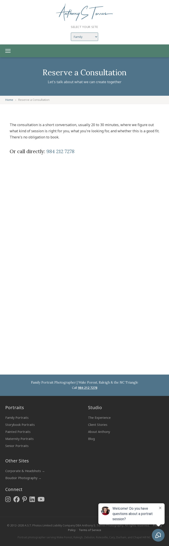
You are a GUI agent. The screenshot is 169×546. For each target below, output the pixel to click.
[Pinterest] (24, 499)
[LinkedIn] (32, 499)
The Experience (99, 417)
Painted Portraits (18, 432)
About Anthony (99, 432)
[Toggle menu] (8, 50)
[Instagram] (8, 499)
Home (9, 100)
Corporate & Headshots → (25, 471)
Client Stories (97, 425)
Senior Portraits (17, 446)
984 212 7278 (60, 151)
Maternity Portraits (19, 439)
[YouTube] (41, 499)
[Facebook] (16, 499)
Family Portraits (17, 417)
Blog (91, 439)
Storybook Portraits (20, 425)
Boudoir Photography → (23, 478)
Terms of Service (90, 530)
